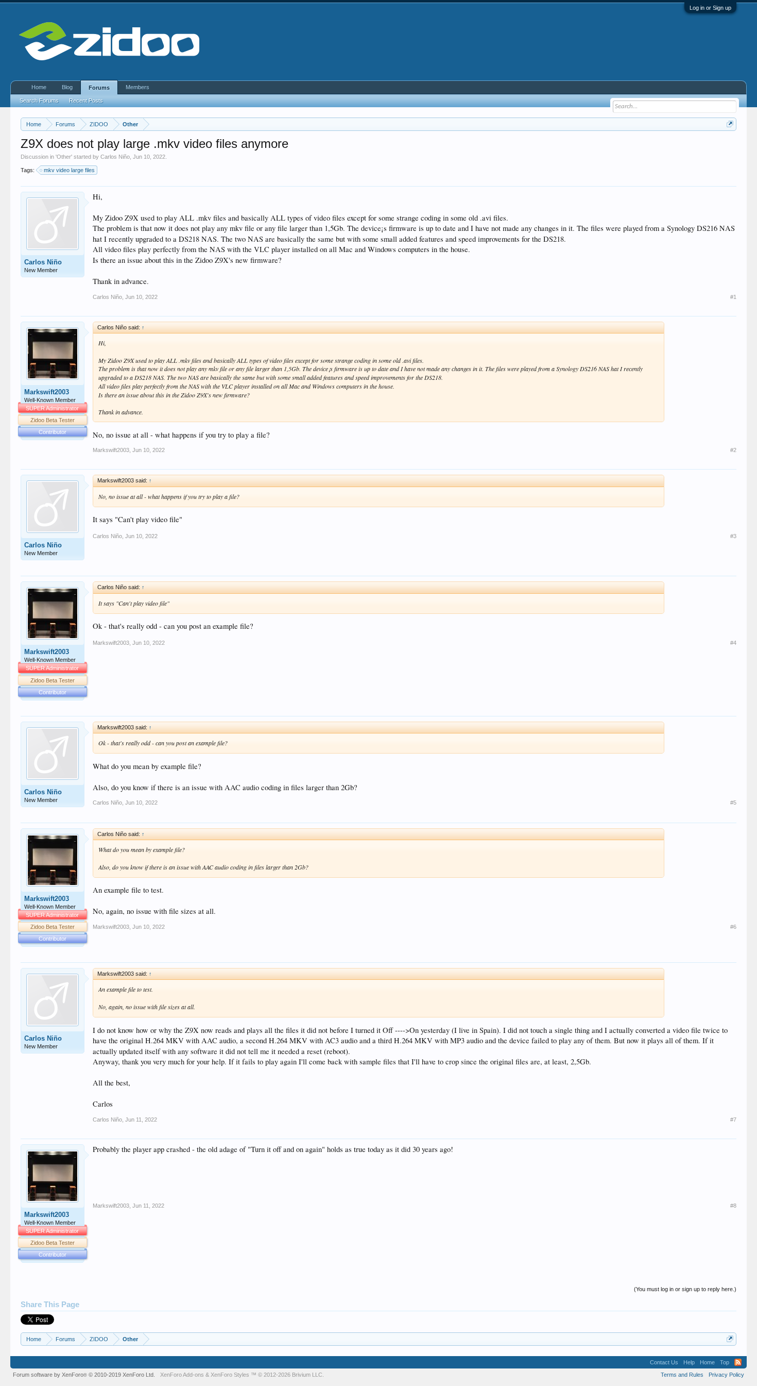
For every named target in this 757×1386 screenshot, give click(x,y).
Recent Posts (86, 100)
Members (137, 87)
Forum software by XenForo (84, 1375)
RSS (738, 1362)
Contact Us (664, 1362)
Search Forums (39, 100)
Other (64, 157)
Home (38, 87)
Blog (67, 87)
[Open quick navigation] (730, 124)
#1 (733, 297)
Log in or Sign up (710, 8)
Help (689, 1362)
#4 (733, 643)
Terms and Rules (682, 1375)
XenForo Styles (230, 1375)
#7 (733, 1119)
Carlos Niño (115, 157)
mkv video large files (69, 170)
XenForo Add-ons (182, 1375)
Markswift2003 (46, 392)
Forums (99, 88)
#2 (733, 450)
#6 (733, 927)
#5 (733, 802)
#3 (733, 536)
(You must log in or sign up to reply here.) (685, 1289)
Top (724, 1362)
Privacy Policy (726, 1375)
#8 (733, 1206)
